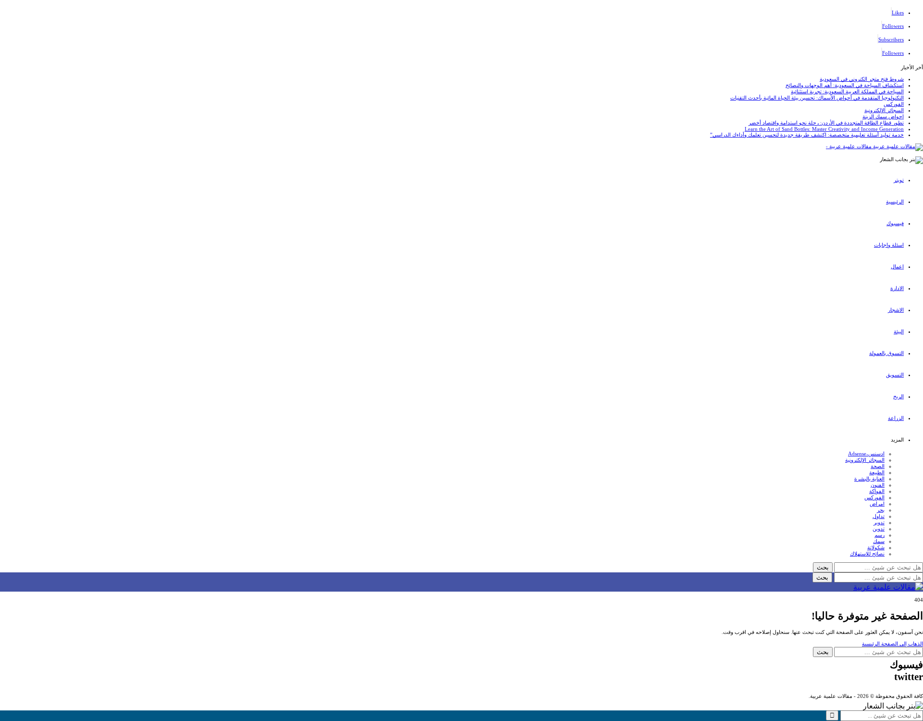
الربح (898, 396)
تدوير (879, 522)
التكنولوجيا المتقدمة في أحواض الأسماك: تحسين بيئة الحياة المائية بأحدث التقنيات (817, 98)
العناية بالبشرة (869, 478)
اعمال (897, 266)
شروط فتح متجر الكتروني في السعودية (862, 79)
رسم (879, 535)
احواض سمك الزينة (883, 116)
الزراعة (896, 418)
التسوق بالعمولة (886, 353)
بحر (881, 510)
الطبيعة (877, 472)
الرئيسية (895, 201)
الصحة (878, 466)
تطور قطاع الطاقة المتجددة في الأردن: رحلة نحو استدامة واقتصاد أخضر (826, 123)
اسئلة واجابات (889, 245)
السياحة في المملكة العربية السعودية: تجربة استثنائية (847, 91)
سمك (879, 541)
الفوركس (894, 104)
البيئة (899, 331)
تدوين (879, 528)
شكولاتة (876, 547)
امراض (877, 503)
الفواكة (877, 491)
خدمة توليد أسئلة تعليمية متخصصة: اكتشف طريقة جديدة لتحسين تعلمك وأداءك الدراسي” (807, 135)
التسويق (895, 375)
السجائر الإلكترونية (884, 110)
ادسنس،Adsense (866, 453)
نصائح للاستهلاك (867, 554)
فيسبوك (895, 223)
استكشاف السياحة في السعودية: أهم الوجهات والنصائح (845, 85)
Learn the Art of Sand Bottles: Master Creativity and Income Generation (824, 129)
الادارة (897, 288)
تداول (879, 516)
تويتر (899, 180)
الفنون (878, 485)
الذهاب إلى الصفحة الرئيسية (892, 643)
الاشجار (896, 310)
